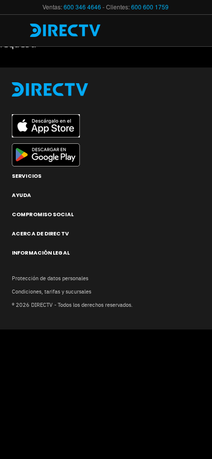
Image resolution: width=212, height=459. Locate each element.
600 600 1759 (150, 6)
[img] (19, 30)
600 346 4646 (82, 6)
